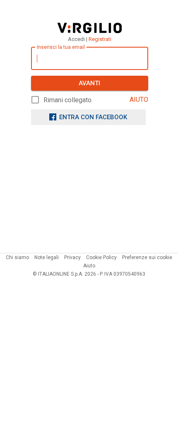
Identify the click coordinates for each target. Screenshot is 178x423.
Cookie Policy (101, 257)
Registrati (100, 39)
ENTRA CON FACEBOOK (93, 117)
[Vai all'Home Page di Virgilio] (90, 28)
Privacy (72, 257)
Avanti (89, 83)
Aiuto (89, 266)
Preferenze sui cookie (147, 257)
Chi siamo (17, 257)
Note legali (46, 257)
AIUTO (139, 99)
